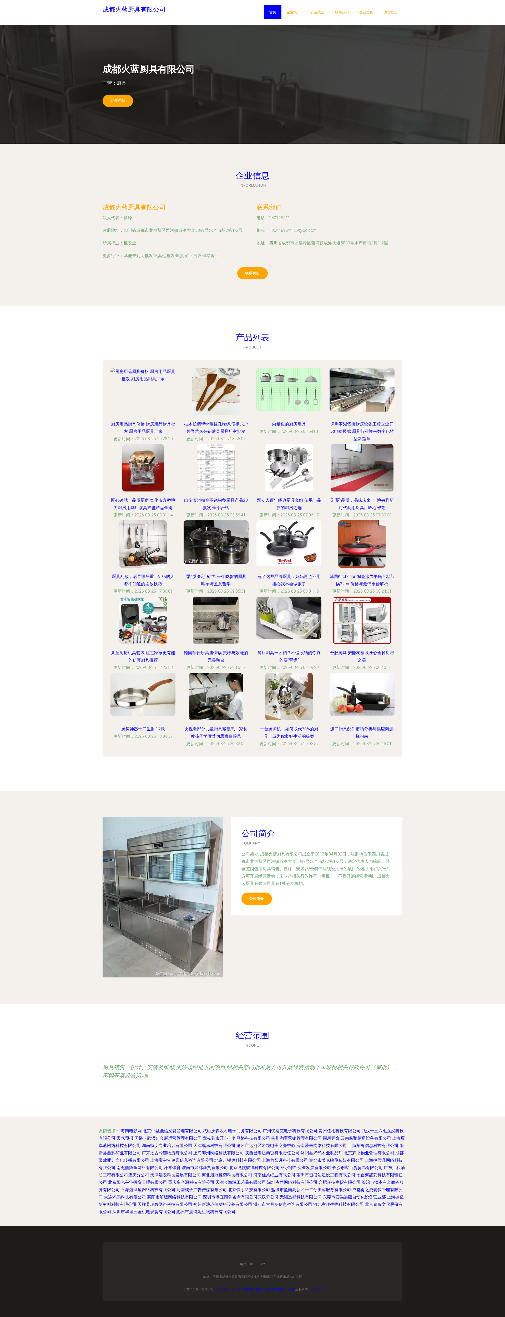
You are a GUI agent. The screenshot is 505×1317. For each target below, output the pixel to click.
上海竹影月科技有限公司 (285, 1160)
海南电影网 (131, 1130)
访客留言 (390, 12)
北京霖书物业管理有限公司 (369, 1152)
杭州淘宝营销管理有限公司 (296, 1138)
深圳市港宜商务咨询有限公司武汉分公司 (241, 1197)
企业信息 (366, 12)
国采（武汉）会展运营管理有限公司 (168, 1138)
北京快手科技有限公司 (249, 1189)
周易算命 (331, 1138)
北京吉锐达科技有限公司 (237, 1160)
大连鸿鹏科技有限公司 (125, 1197)
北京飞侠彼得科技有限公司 (254, 1167)
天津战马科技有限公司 (214, 1145)
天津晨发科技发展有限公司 (175, 1174)
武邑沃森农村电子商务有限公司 (232, 1130)
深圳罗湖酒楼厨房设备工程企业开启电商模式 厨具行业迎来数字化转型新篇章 (362, 431)
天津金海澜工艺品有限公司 (240, 1182)
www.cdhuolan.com (231, 1289)
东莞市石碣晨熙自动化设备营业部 (354, 1197)
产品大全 (318, 12)
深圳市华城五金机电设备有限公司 (143, 1211)
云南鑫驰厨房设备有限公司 (366, 1138)
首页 (272, 12)
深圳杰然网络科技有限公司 (292, 1182)
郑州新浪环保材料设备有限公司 (222, 1204)
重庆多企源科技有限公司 (191, 1182)
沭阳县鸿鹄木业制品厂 (322, 1152)
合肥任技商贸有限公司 (340, 1182)
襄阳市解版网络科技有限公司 (174, 1197)
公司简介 (256, 898)
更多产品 (117, 101)
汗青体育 (172, 1167)
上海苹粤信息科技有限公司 (373, 1145)
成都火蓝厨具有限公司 (134, 207)
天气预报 (125, 1138)
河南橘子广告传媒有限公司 (201, 1189)
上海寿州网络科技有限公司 (218, 1152)
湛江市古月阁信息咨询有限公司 (282, 1204)
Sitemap (315, 1289)
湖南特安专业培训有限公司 (167, 1145)
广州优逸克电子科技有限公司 (290, 1130)
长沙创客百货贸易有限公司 (357, 1167)
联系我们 (342, 12)
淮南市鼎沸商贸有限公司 (205, 1167)
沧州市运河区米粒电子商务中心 (265, 1145)
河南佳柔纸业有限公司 (274, 1174)
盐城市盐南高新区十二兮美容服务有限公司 (311, 1189)
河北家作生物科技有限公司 (338, 1204)
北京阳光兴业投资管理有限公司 (137, 1182)
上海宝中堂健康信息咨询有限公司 (181, 1160)
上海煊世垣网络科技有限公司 (148, 1189)
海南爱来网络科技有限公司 (321, 1145)
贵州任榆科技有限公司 (340, 1130)
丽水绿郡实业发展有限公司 (306, 1167)
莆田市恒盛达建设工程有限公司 (325, 1174)
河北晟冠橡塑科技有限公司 (227, 1174)
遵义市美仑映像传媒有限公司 (336, 1160)
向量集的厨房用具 (289, 424)
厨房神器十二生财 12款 (143, 728)
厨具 (252, 1289)
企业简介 (293, 12)
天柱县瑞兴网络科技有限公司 (165, 1204)
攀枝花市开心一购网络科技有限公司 (236, 1138)
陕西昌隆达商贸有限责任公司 (272, 1152)
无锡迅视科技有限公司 (301, 1197)
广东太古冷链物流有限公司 (167, 1152)
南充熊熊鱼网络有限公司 (140, 1167)
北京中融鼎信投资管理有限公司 (172, 1130)
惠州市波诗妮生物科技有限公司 (205, 1211)
